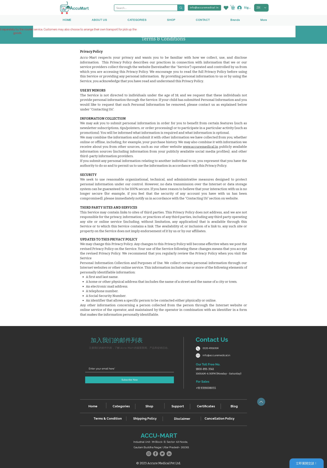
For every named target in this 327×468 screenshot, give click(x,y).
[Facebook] (155, 453)
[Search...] (180, 8)
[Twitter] (162, 453)
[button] (235, 20)
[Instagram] (148, 453)
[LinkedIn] (169, 453)
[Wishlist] (225, 8)
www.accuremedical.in (200, 147)
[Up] (261, 402)
